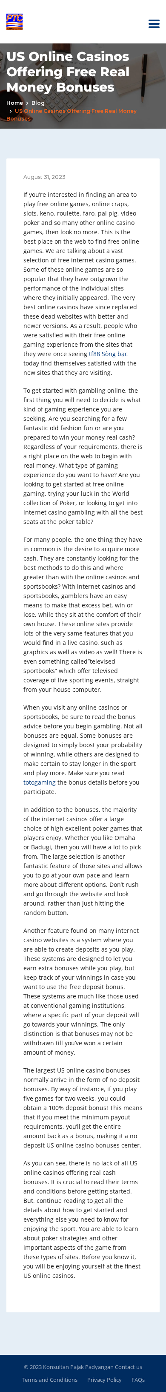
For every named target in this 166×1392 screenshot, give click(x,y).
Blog (38, 103)
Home (14, 103)
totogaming (39, 782)
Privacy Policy (104, 1379)
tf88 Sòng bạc (108, 354)
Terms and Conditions (49, 1379)
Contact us (128, 1367)
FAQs (138, 1379)
